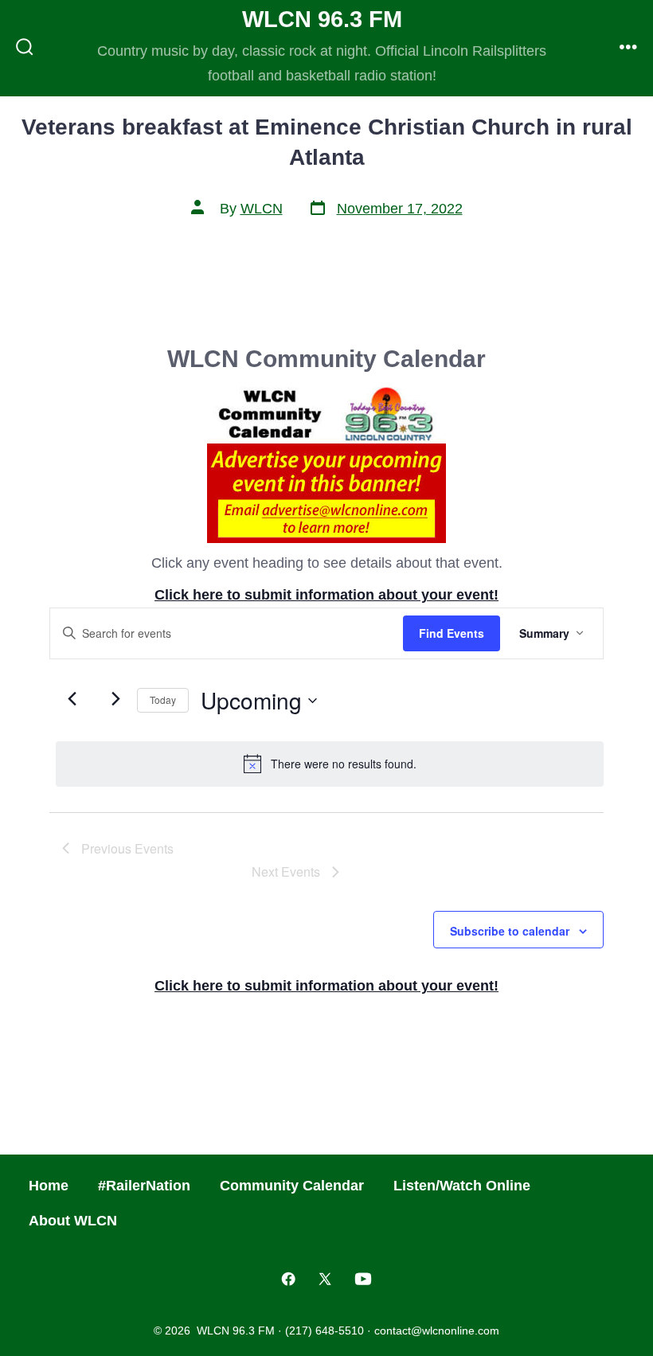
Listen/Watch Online (461, 1186)
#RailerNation (144, 1186)
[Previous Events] (71, 699)
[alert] (330, 763)
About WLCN (73, 1221)
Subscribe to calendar (509, 931)
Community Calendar (292, 1186)
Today (163, 699)
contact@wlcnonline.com (436, 1330)
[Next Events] (115, 699)
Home (48, 1186)
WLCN (261, 209)
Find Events (451, 633)
